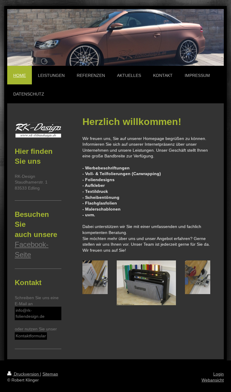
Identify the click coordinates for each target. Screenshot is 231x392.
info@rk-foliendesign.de (30, 313)
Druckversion (26, 374)
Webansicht (213, 380)
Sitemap (50, 374)
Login (218, 374)
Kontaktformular (31, 335)
